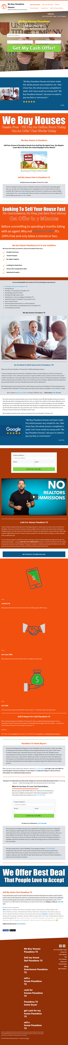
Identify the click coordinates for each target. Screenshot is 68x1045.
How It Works (34, 8)
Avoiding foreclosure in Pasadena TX (16, 286)
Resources (64, 961)
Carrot (27, 1038)
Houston (44, 914)
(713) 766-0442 (60, 14)
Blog (65, 966)
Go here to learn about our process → (22, 725)
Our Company (62, 16)
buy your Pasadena (21, 393)
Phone (20, 39)
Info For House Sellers (56, 8)
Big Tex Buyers (62, 969)
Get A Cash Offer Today (49, 16)
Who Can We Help (47, 5)
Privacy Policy (63, 964)
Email (48, 39)
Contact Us (44, 8)
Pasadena (24, 195)
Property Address (34, 33)
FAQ (66, 957)
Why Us (57, 5)
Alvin (4, 910)
